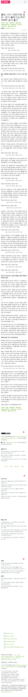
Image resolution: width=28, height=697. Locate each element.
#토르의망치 (4, 26)
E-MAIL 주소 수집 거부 (6, 659)
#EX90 (3, 22)
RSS (15, 659)
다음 (22, 466)
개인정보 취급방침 (5, 658)
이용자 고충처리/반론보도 (7, 656)
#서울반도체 (13, 24)
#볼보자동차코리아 (5, 24)
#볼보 (7, 22)
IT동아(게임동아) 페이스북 (12, 442)
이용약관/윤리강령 (19, 656)
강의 (2, 576)
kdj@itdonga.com (10, 28)
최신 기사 (4, 520)
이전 (6, 466)
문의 (19, 654)
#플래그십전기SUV (12, 26)
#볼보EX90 (12, 22)
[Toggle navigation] (25, 2)
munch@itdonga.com (6, 691)
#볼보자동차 (18, 22)
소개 (15, 654)
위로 (11, 466)
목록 (17, 466)
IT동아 (2, 436)
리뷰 (2, 561)
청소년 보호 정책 (15, 658)
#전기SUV (19, 24)
